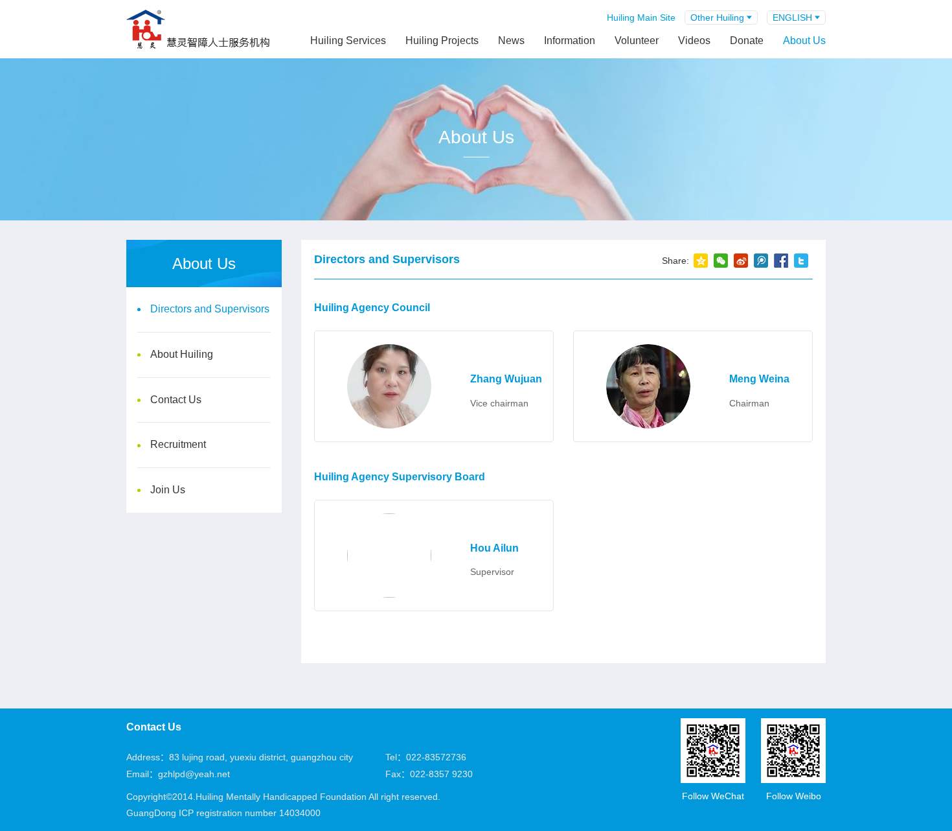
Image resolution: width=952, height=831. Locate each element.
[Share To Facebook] (781, 260)
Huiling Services (348, 40)
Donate (747, 40)
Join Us (167, 489)
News (511, 40)
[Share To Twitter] (801, 260)
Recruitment (178, 444)
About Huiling (181, 354)
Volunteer (637, 40)
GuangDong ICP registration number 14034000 (223, 813)
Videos (694, 40)
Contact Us (175, 399)
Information (569, 40)
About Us (804, 40)
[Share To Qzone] (700, 260)
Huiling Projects (442, 40)
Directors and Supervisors (209, 308)
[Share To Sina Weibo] (740, 260)
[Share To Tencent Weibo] (761, 260)
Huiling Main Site (641, 17)
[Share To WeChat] (720, 260)
